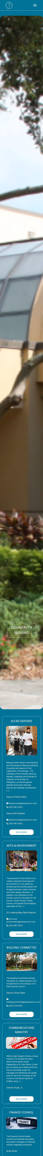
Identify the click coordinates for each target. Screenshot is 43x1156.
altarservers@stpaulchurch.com (22, 803)
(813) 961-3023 (15, 807)
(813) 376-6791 (15, 1006)
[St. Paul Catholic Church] (9, 5)
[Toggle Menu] (35, 5)
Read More (21, 832)
